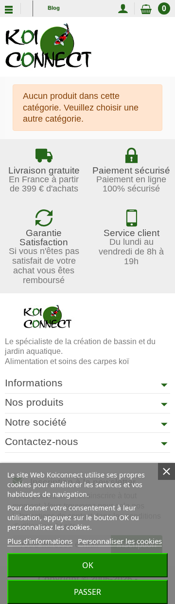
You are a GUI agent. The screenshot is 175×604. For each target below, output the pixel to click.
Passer (87, 592)
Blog (54, 8)
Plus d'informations (39, 541)
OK (87, 565)
